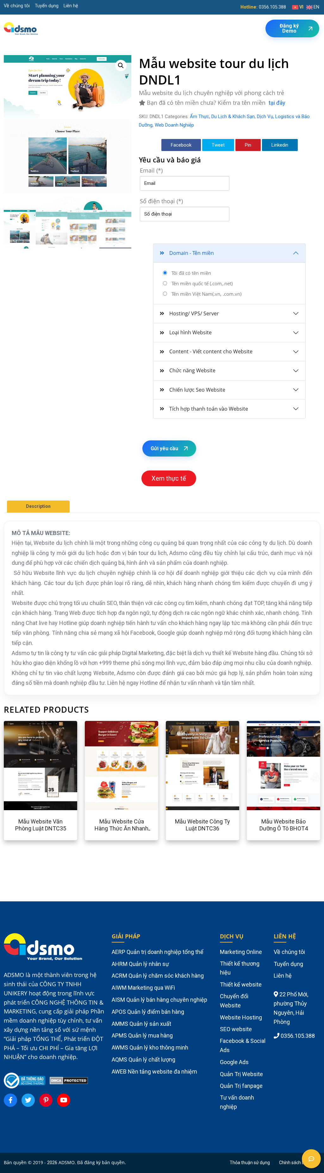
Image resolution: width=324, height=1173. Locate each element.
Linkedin (279, 145)
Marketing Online (241, 952)
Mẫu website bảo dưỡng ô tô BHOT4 (283, 825)
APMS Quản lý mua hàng (142, 1035)
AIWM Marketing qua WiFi (143, 987)
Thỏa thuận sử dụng (250, 1162)
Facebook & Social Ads (242, 1045)
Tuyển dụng (47, 6)
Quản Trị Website (241, 1074)
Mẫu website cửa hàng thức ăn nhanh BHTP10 (121, 828)
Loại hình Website (190, 332)
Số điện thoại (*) (161, 201)
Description (38, 506)
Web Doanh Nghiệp (174, 125)
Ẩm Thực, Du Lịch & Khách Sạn (222, 116)
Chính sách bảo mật (299, 1162)
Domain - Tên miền (191, 252)
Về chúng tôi (17, 6)
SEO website (236, 1029)
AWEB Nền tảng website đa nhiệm (154, 1071)
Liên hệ (71, 6)
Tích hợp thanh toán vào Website (208, 408)
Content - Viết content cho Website (210, 351)
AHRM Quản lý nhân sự (140, 964)
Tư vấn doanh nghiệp (237, 1102)
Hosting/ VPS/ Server (194, 313)
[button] (121, 65)
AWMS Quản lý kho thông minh (150, 1047)
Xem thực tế (169, 478)
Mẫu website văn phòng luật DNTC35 (40, 825)
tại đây (277, 102)
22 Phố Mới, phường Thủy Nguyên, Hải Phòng (291, 1008)
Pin (248, 145)
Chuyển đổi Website (234, 1001)
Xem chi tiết (22, 765)
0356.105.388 (272, 7)
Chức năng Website (192, 370)
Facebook (181, 145)
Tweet (218, 145)
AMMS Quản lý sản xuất (141, 1023)
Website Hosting (241, 1017)
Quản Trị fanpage (241, 1085)
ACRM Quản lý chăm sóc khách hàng (158, 975)
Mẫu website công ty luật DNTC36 (202, 825)
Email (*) (151, 170)
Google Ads (234, 1062)
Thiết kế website (241, 984)
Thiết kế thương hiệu (239, 968)
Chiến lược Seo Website (197, 389)
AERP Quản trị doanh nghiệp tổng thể (157, 952)
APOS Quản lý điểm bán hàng (148, 1011)
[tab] (38, 507)
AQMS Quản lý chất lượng (143, 1059)
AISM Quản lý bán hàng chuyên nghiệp (159, 999)
